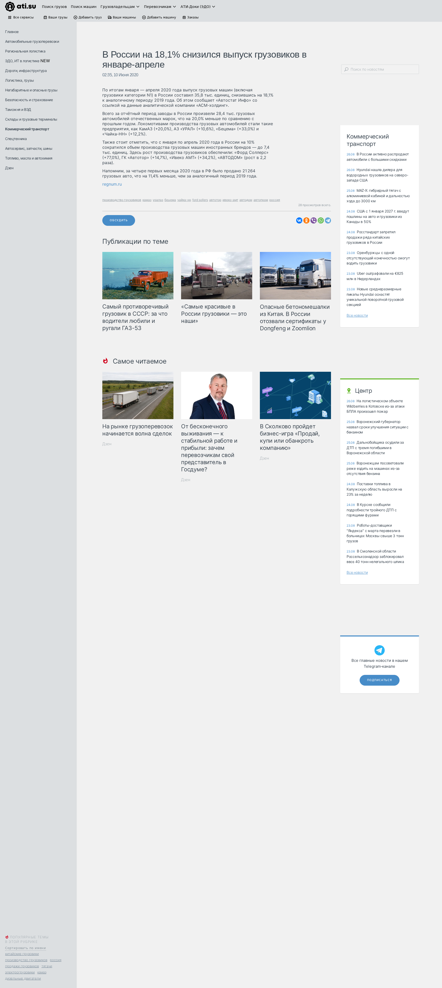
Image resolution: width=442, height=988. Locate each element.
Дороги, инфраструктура (26, 70)
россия (55, 960)
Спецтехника (16, 138)
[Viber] (314, 220)
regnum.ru (112, 184)
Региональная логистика (25, 51)
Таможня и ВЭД (18, 109)
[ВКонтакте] (299, 220)
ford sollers (200, 200)
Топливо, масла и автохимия (28, 158)
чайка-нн (184, 200)
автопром (260, 200)
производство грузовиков (26, 960)
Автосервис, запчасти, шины (28, 148)
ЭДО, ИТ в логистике (22, 61)
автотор (215, 200)
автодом (245, 200)
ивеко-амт (230, 200)
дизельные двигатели (23, 978)
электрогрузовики (20, 972)
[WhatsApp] (321, 220)
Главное (12, 31)
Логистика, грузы (19, 80)
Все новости (357, 315)
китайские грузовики (22, 954)
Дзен (9, 168)
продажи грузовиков (22, 966)
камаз (41, 972)
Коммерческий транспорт (27, 129)
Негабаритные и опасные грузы (31, 90)
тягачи (46, 966)
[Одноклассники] (306, 220)
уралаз (158, 200)
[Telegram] (328, 220)
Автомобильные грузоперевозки (32, 41)
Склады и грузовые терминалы (31, 119)
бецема (170, 200)
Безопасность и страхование (29, 100)
